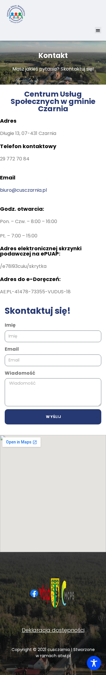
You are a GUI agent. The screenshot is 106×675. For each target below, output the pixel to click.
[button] (98, 30)
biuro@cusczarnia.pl (23, 190)
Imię (10, 325)
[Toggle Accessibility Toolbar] (94, 663)
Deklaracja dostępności (53, 630)
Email (12, 349)
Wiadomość (20, 373)
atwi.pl (64, 656)
